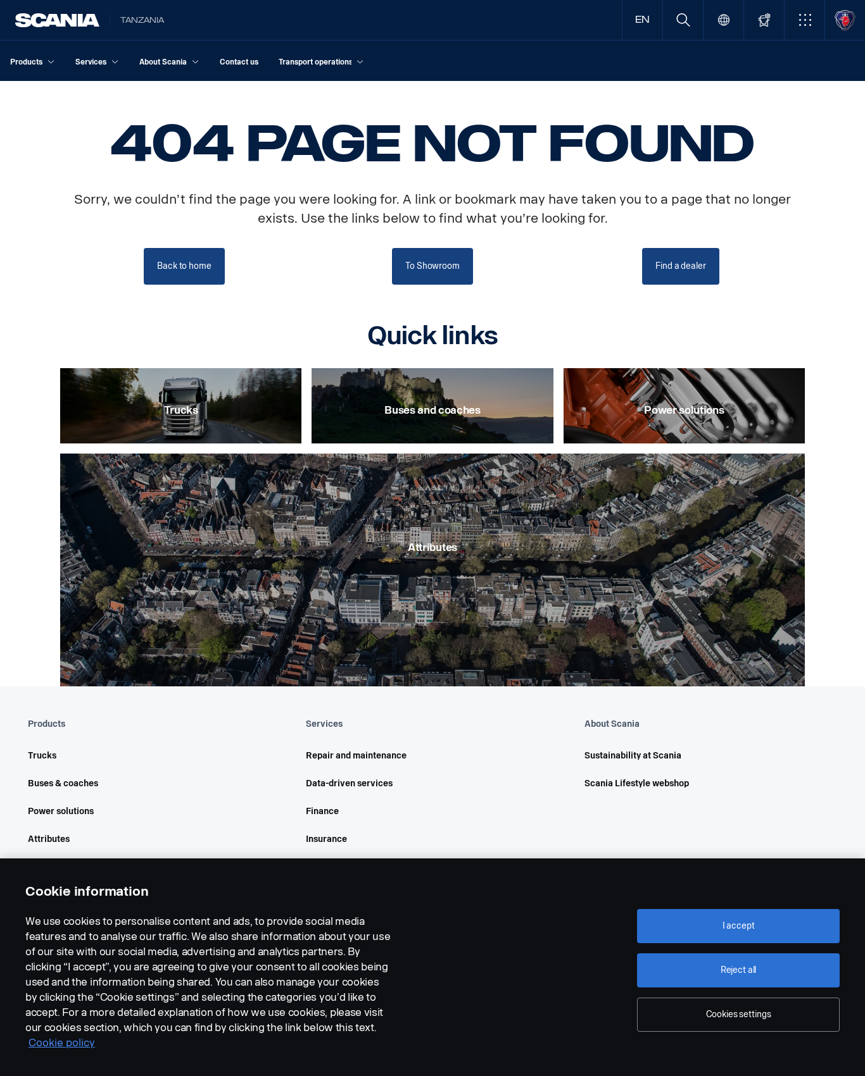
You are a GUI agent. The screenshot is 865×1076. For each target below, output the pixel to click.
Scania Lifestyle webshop (636, 783)
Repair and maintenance (356, 755)
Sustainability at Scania (632, 755)
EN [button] (642, 20)
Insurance (326, 839)
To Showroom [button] (432, 266)
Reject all (739, 970)
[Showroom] (764, 20)
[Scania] (57, 20)
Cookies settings (738, 1014)
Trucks (42, 755)
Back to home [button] (184, 266)
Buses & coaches (63, 783)
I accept (739, 925)
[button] (804, 20)
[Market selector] (723, 20)
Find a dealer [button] (680, 266)
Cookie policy (61, 1043)
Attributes (49, 839)
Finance (322, 811)
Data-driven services (349, 783)
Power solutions (61, 811)
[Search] (683, 20)
